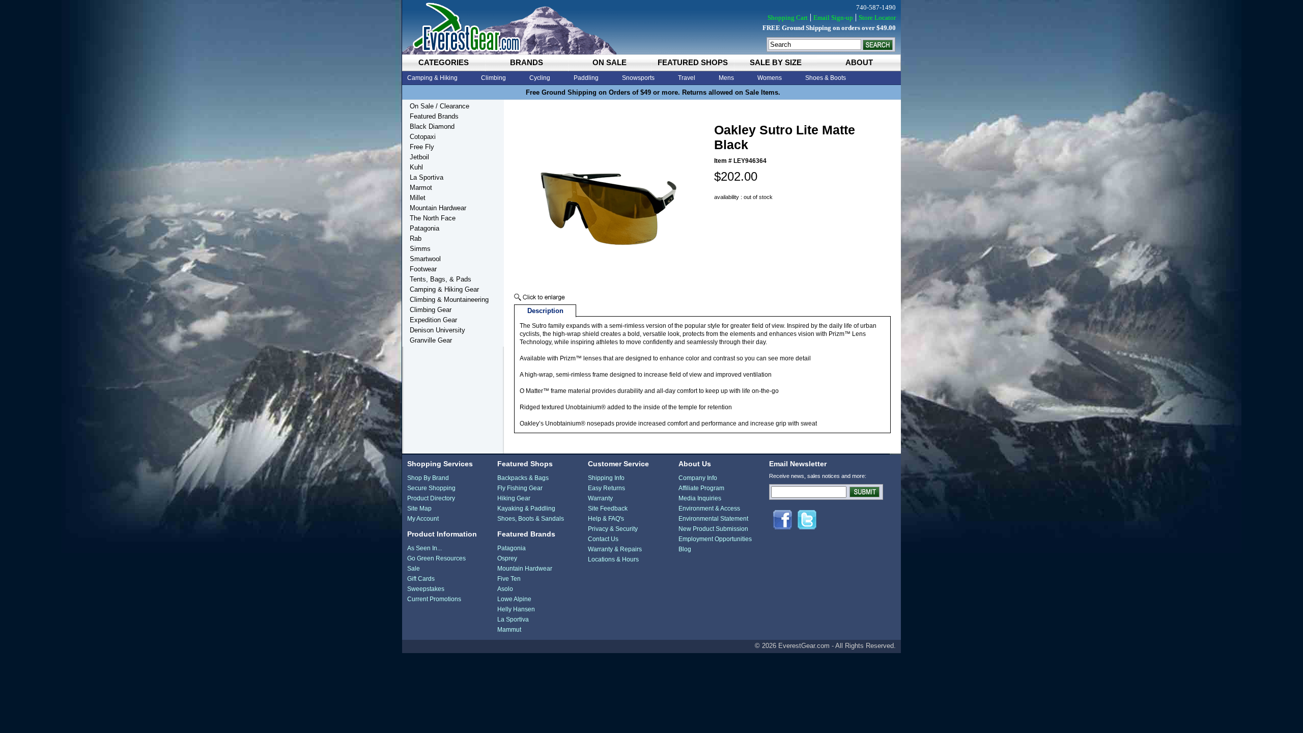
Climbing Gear (430, 310)
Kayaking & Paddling (526, 508)
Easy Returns (606, 488)
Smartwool (425, 259)
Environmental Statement (713, 518)
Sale (413, 568)
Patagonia (424, 228)
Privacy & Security (613, 528)
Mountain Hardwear (438, 208)
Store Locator (877, 17)
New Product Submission (713, 528)
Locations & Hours (613, 559)
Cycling (539, 77)
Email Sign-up (833, 17)
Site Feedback (608, 508)
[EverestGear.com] (651, 27)
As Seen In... (424, 548)
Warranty (600, 498)
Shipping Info (606, 478)
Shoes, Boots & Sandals (530, 518)
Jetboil (419, 157)
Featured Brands (434, 116)
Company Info (697, 478)
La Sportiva (426, 177)
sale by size (776, 62)
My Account (423, 518)
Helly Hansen (516, 609)
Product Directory (431, 498)
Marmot (421, 187)
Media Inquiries (699, 498)
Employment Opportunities (715, 539)
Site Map (419, 508)
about (859, 62)
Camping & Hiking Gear (444, 289)
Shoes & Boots (825, 77)
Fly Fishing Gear (520, 488)
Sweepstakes (425, 589)
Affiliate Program (701, 488)
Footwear (423, 269)
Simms (420, 248)
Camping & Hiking (432, 77)
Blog (684, 549)
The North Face (433, 218)
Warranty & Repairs (615, 549)
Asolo (505, 589)
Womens (769, 77)
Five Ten (509, 578)
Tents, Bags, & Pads (440, 279)
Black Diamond (432, 126)
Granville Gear (431, 340)
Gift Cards (421, 578)
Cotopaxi (423, 136)
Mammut (509, 629)
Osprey (507, 558)
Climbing (493, 77)
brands (526, 62)
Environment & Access (709, 508)
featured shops (693, 62)
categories (443, 62)
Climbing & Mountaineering (449, 299)
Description (545, 311)
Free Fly (422, 147)
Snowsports (638, 77)
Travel (686, 77)
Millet (418, 198)
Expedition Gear (433, 320)
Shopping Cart (788, 17)
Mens (726, 77)
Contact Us (603, 539)
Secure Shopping (431, 488)
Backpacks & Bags (523, 478)
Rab (415, 238)
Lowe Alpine (514, 599)
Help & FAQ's (606, 518)
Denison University (437, 330)
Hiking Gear (513, 498)
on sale (609, 62)
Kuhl (416, 167)
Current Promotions (434, 599)
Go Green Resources (436, 558)
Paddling (586, 77)
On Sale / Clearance (439, 106)
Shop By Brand (428, 478)
